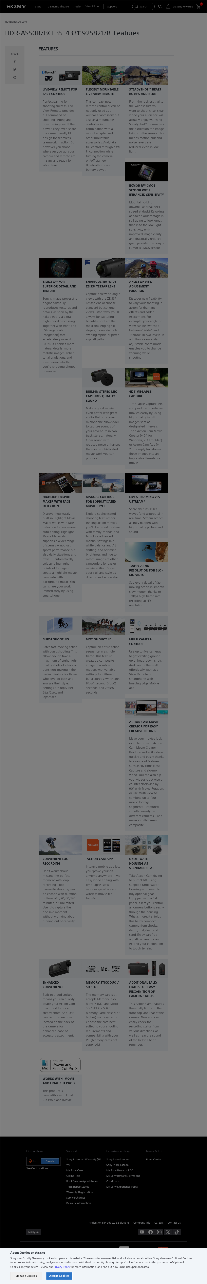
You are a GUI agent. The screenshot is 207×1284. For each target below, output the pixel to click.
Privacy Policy (62, 1267)
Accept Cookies (59, 1276)
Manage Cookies (26, 1276)
